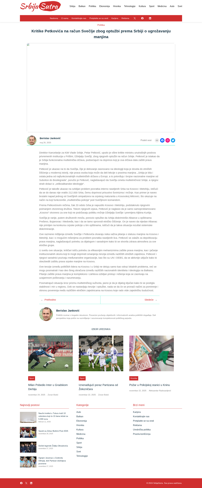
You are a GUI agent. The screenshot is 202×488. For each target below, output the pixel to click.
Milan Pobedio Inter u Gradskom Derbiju (48, 387)
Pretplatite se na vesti (143, 421)
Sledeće (149, 299)
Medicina (80, 434)
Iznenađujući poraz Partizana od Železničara (98, 387)
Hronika (133, 378)
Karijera (137, 412)
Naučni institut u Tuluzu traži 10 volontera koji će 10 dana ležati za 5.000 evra (53, 416)
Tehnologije (82, 456)
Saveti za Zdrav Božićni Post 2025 (53, 431)
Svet (78, 451)
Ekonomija (81, 421)
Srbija (79, 447)
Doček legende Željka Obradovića (53, 446)
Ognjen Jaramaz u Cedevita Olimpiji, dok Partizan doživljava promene (52, 461)
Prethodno (50, 299)
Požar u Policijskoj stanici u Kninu (149, 384)
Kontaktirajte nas (141, 416)
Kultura (79, 429)
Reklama (137, 425)
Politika (101, 25)
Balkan (79, 416)
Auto (78, 412)
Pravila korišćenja (141, 434)
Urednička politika (142, 429)
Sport (31, 378)
